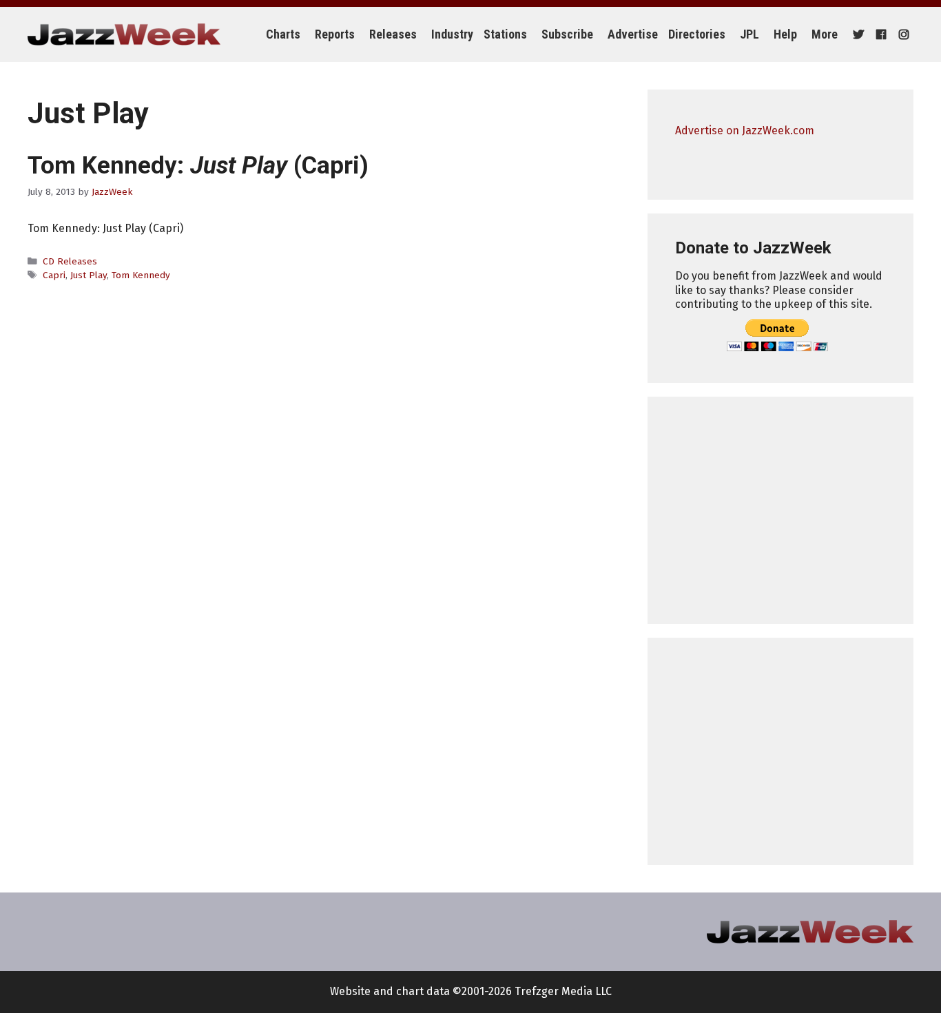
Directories (696, 34)
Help (785, 34)
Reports (335, 34)
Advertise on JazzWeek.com (744, 130)
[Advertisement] (780, 510)
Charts (283, 34)
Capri (54, 275)
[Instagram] (902, 34)
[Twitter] (856, 34)
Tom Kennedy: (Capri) (198, 166)
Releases (393, 34)
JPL (749, 34)
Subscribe (567, 34)
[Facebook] (879, 34)
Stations (505, 34)
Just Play (88, 275)
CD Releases (70, 261)
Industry (452, 34)
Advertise (633, 34)
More (824, 34)
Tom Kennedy (141, 275)
